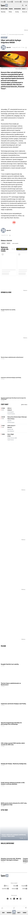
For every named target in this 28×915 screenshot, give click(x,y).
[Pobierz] (26, 47)
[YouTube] (17, 898)
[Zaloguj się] (23, 5)
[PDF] (10, 235)
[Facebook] (7, 898)
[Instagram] (20, 898)
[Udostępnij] (26, 907)
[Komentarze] (14, 908)
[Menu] (26, 5)
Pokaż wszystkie (15, 243)
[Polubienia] (2, 908)
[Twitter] (10, 898)
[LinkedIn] (14, 898)
